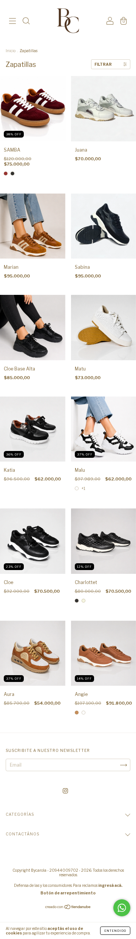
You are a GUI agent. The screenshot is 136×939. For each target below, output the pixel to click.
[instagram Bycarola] (65, 790)
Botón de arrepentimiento (68, 893)
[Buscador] (26, 22)
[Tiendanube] (68, 908)
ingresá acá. (110, 885)
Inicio (10, 50)
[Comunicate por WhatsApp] (121, 907)
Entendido (115, 931)
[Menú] (12, 22)
